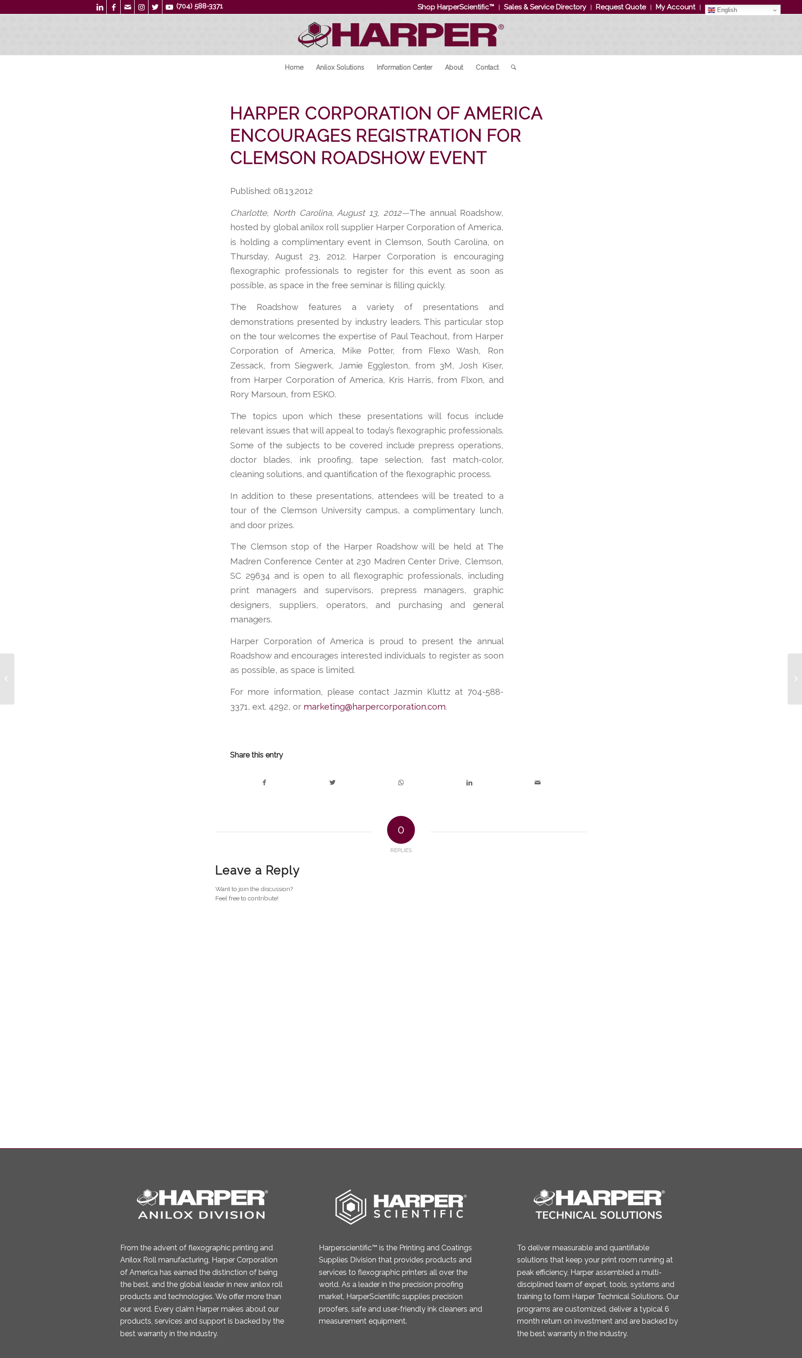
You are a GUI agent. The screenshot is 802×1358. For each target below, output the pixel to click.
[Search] (510, 67)
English (726, 9)
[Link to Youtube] (169, 7)
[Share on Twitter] (332, 783)
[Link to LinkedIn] (99, 7)
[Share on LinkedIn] (469, 783)
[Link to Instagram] (141, 7)
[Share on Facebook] (264, 783)
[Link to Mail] (127, 7)
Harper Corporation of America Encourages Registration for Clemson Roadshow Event (386, 135)
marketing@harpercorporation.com (375, 706)
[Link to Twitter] (155, 7)
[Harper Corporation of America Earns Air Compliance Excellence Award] (7, 679)
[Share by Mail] (538, 783)
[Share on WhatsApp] (401, 783)
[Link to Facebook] (113, 7)
